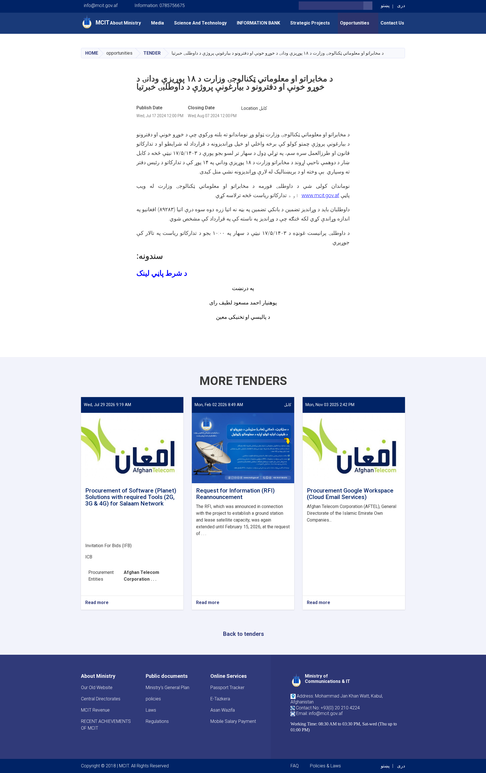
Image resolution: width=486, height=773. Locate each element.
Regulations (157, 721)
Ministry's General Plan (167, 687)
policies (153, 698)
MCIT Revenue (95, 710)
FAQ (295, 765)
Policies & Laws (325, 765)
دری (401, 5)
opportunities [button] (355, 23)
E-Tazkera (220, 698)
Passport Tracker (227, 687)
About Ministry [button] (125, 23)
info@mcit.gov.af (101, 5)
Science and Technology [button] (200, 23)
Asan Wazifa (222, 710)
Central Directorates (100, 698)
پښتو (385, 5)
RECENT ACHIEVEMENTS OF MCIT (106, 725)
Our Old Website (96, 687)
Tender (152, 53)
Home (91, 53)
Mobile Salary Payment (233, 721)
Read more (97, 603)
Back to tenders (243, 634)
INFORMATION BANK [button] (258, 23)
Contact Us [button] (392, 23)
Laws (151, 710)
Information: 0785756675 (159, 5)
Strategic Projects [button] (310, 23)
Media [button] (157, 23)
